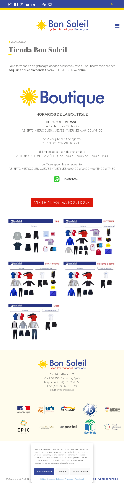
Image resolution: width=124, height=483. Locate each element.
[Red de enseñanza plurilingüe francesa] (112, 428)
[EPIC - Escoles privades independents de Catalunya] (23, 434)
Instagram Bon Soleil (10, 4)
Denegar (62, 471)
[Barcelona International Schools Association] (112, 410)
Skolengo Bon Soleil (50, 4)
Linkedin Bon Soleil (33, 4)
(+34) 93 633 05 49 (65, 386)
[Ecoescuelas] (90, 432)
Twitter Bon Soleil (22, 4)
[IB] (90, 415)
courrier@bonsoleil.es (62, 389)
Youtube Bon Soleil (27, 4)
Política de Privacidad (64, 479)
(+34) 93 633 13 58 (68, 382)
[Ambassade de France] (24, 411)
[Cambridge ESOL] (46, 427)
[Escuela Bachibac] (68, 410)
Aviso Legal (79, 479)
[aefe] (46, 412)
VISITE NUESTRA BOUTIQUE (62, 202)
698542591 (71, 179)
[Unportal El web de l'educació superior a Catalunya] (68, 427)
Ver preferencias (80, 471)
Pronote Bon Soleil (44, 4)
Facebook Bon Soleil (16, 4)
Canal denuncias (108, 478)
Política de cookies (47, 479)
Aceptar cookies (44, 471)
